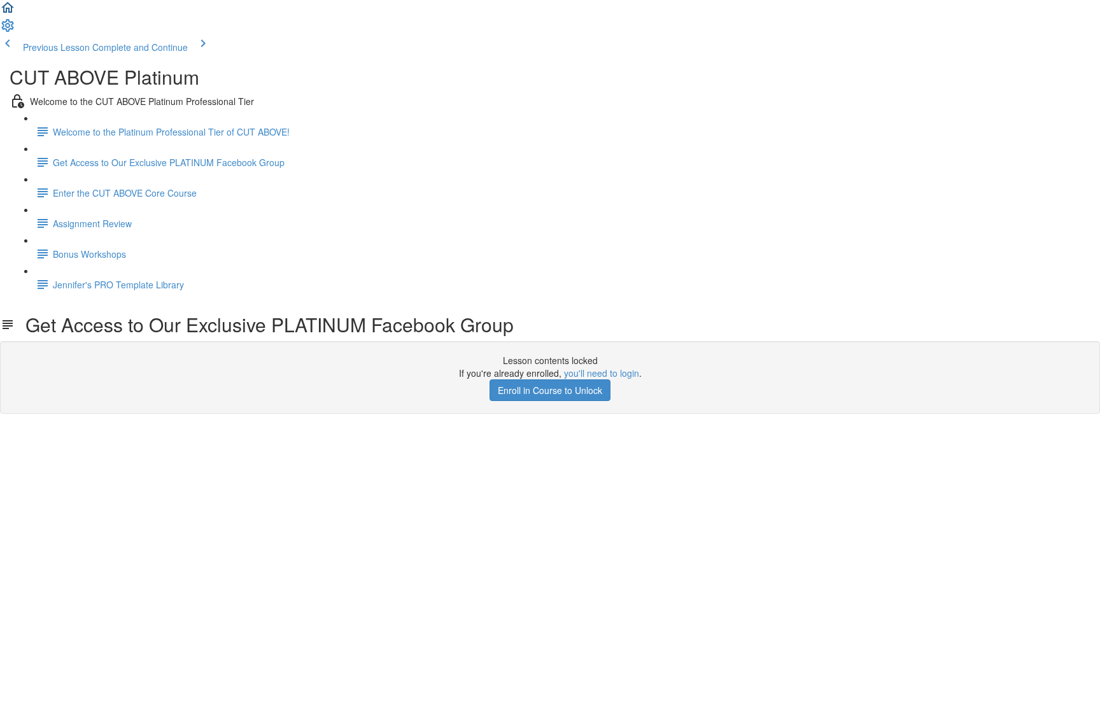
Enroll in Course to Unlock (550, 390)
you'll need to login (601, 373)
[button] (7, 11)
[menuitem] (7, 29)
